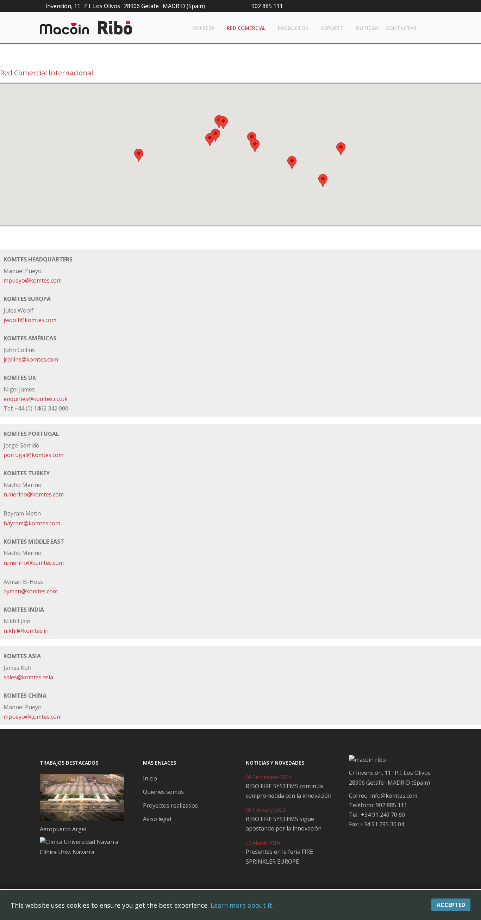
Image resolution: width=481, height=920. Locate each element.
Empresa (203, 28)
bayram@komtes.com (32, 523)
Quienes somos (163, 792)
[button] (138, 155)
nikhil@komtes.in (26, 631)
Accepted (451, 905)
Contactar (401, 28)
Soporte (331, 28)
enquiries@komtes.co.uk (36, 399)
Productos (293, 28)
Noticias (367, 28)
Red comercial (246, 28)
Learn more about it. (242, 905)
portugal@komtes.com (33, 455)
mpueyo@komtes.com (33, 280)
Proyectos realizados (170, 805)
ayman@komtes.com (31, 591)
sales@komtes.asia (28, 677)
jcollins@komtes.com (31, 359)
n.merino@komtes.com (34, 494)
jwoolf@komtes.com (30, 320)
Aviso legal (157, 819)
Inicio (150, 778)
